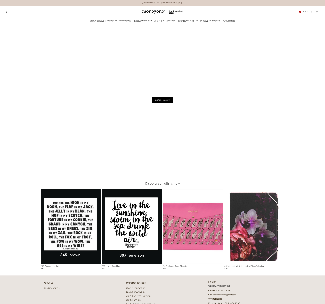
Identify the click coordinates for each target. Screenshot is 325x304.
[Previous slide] (44, 226)
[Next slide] (97, 226)
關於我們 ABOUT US (52, 288)
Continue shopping (162, 100)
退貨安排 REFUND (133, 300)
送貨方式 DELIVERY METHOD (138, 296)
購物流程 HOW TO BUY (135, 292)
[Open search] (6, 12)
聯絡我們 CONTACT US (135, 288)
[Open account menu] (311, 12)
